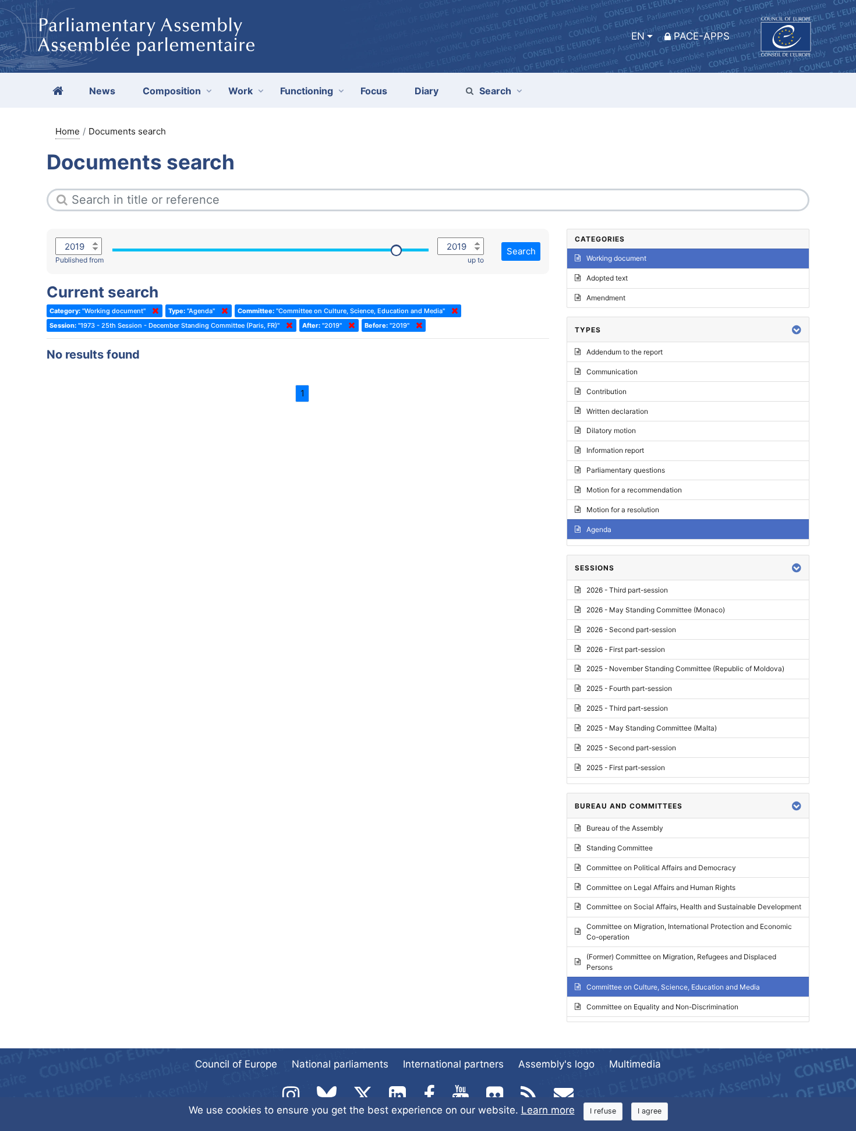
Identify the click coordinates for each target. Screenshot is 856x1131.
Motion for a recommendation (634, 489)
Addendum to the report (624, 352)
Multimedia (635, 1064)
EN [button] (638, 36)
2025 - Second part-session (631, 747)
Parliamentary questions (625, 470)
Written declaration (617, 411)
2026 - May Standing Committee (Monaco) (655, 609)
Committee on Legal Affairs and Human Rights (660, 887)
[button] (796, 330)
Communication (612, 371)
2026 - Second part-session (631, 629)
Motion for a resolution (622, 509)
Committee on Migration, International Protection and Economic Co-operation (689, 931)
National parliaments (340, 1064)
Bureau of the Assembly (624, 828)
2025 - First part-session (625, 767)
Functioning (306, 91)
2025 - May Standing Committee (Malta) (651, 728)
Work (240, 91)
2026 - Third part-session (627, 590)
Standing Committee (619, 847)
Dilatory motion (611, 430)
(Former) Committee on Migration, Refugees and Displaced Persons (681, 962)
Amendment (605, 297)
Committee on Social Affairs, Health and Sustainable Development (693, 906)
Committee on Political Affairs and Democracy (661, 867)
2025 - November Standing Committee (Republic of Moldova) (685, 668)
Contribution (606, 391)
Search (495, 91)
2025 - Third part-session (627, 708)
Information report (615, 450)
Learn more (548, 1110)
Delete (153, 311)
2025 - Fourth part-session (629, 688)
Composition (172, 91)
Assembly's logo (556, 1064)
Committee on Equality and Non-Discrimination (662, 1006)
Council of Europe (236, 1064)
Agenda (598, 529)
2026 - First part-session (625, 649)
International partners (453, 1064)
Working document (616, 258)
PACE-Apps (702, 36)
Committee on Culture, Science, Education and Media (673, 987)
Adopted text (607, 278)
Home (67, 131)
